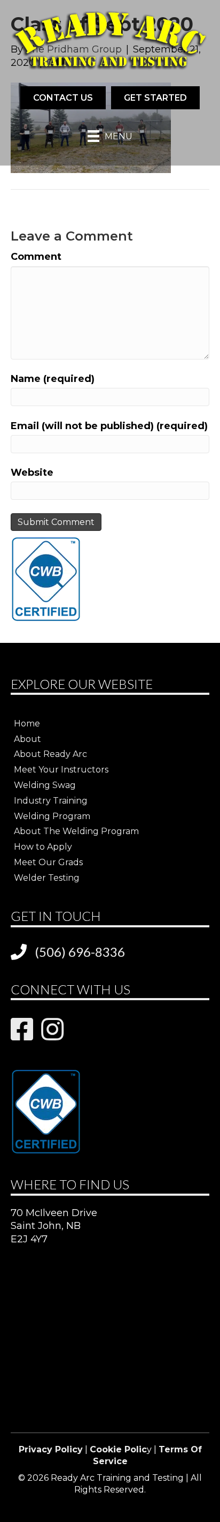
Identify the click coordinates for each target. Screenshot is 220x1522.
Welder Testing (47, 878)
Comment (36, 257)
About (27, 739)
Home (27, 723)
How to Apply (43, 847)
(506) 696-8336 (80, 951)
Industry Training (51, 801)
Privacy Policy (51, 1449)
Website (32, 472)
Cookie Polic (118, 1449)
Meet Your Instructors (61, 769)
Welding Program (52, 816)
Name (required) (53, 379)
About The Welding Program (76, 831)
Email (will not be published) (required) (109, 426)
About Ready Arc (50, 754)
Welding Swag (45, 785)
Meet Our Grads (48, 862)
